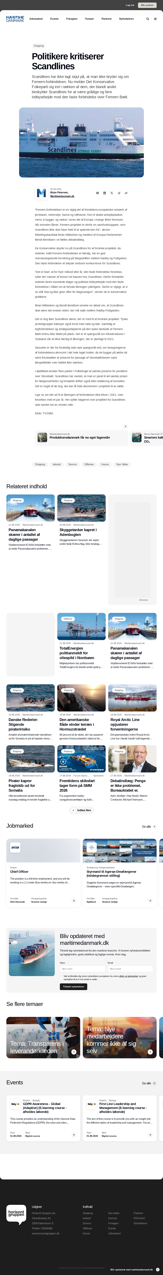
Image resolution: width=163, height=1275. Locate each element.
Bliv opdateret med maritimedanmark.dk (131, 1269)
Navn (62, 962)
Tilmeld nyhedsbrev (73, 986)
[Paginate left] (9, 873)
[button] (125, 426)
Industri (87, 1218)
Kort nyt (112, 1218)
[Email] (119, 193)
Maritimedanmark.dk (62, 196)
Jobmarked (114, 1233)
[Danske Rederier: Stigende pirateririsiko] (30, 712)
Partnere (138, 1213)
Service (87, 1223)
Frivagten (113, 1223)
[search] (147, 19)
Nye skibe (113, 1213)
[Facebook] (97, 193)
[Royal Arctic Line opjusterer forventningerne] (132, 712)
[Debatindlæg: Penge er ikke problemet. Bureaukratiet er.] (132, 773)
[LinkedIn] (104, 193)
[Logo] (15, 19)
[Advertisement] (132, 549)
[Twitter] (112, 193)
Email (110, 962)
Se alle (146, 826)
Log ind (130, 5)
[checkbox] (61, 977)
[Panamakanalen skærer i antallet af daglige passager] (30, 522)
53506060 (47, 1228)
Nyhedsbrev (140, 1223)
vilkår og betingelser (128, 976)
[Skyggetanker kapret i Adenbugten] (81, 520)
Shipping (88, 1213)
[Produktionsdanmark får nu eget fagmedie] (81, 438)
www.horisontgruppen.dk (45, 1233)
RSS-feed (139, 1218)
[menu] (155, 19)
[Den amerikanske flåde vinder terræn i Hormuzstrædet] (81, 712)
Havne (86, 1233)
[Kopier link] (126, 193)
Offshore (87, 1228)
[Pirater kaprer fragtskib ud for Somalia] (30, 773)
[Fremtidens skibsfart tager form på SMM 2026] (81, 773)
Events (112, 1228)
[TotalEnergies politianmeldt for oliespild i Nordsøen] (81, 641)
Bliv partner (147, 5)
